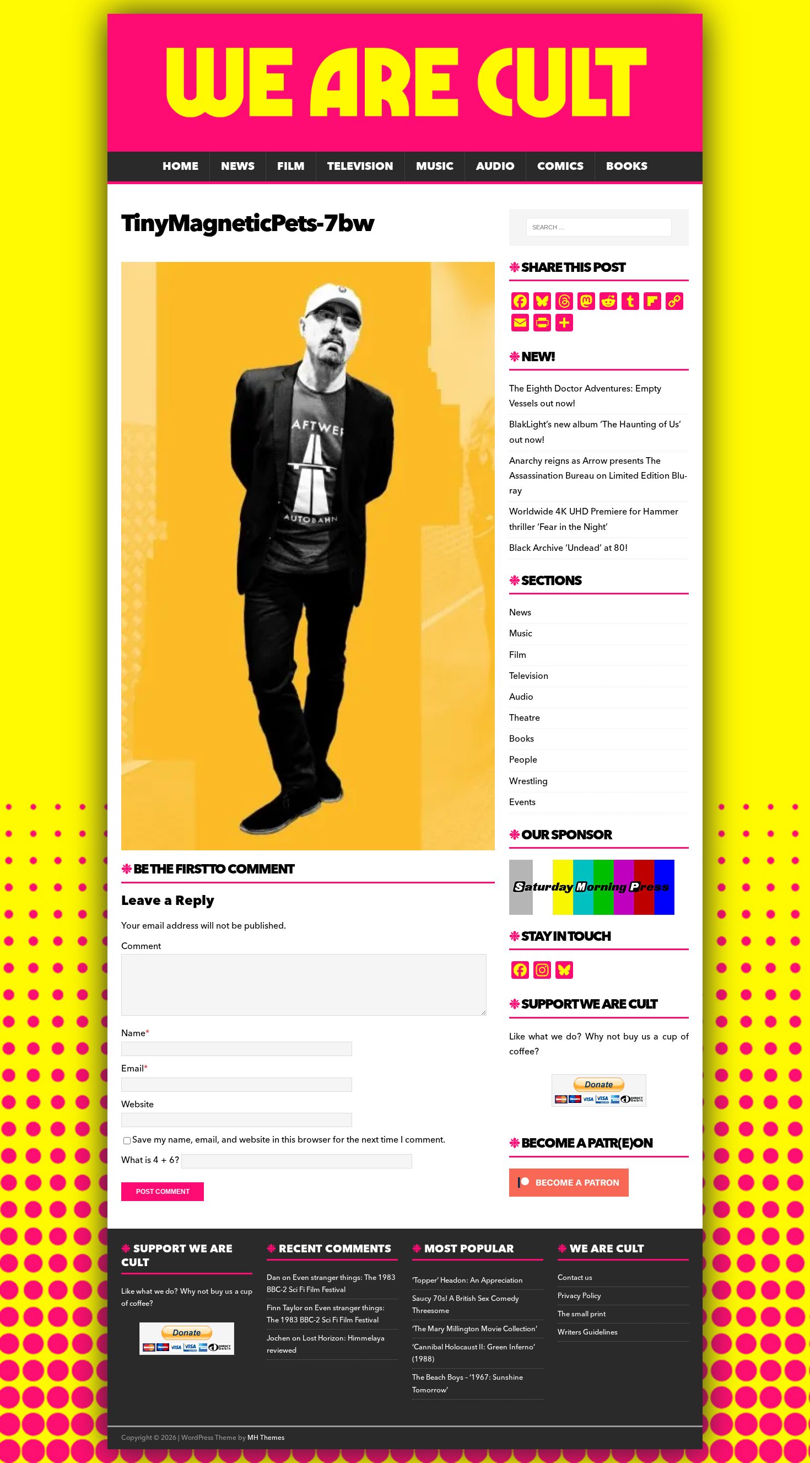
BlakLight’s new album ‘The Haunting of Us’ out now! (595, 432)
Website (137, 1104)
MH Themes (265, 1438)
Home (180, 166)
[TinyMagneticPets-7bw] (308, 842)
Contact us (575, 1278)
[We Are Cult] (405, 144)
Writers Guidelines (588, 1332)
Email (132, 1068)
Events (522, 802)
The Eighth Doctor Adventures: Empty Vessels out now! (585, 396)
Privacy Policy (579, 1296)
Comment (141, 946)
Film (291, 166)
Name (133, 1033)
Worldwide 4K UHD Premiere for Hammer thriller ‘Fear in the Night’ (593, 519)
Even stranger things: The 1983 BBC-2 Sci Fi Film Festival (331, 1284)
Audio (495, 166)
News (238, 166)
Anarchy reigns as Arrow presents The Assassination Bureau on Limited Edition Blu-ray (598, 476)
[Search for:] (599, 227)
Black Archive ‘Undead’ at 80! (568, 548)
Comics (560, 166)
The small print (582, 1314)
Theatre (524, 718)
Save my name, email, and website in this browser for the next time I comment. (288, 1140)
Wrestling (528, 781)
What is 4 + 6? (150, 1160)
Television (360, 166)
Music (434, 166)
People (523, 760)
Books (626, 166)
